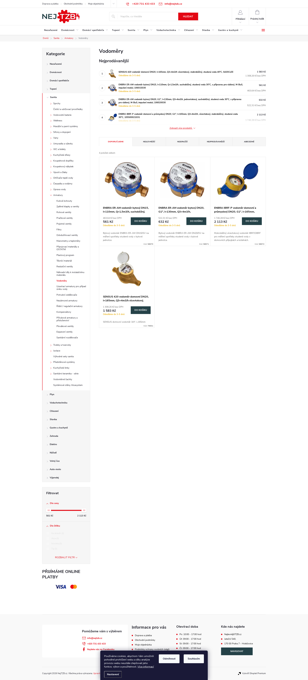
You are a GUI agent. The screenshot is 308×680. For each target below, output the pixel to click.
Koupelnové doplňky (63, 160)
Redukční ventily (64, 266)
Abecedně (249, 141)
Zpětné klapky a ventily (67, 206)
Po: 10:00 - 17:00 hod (190, 634)
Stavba (53, 419)
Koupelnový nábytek (63, 166)
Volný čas (55, 461)
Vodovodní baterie (62, 115)
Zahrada (54, 436)
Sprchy (56, 103)
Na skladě (57, 533)
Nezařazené (56, 63)
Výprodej (54, 477)
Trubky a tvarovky (62, 344)
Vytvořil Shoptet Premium (254, 673)
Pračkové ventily (64, 218)
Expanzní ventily (64, 331)
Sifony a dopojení (62, 132)
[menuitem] (50, 30)
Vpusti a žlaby (60, 172)
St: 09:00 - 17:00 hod (190, 643)
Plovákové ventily (65, 326)
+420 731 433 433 (96, 643)
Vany (55, 137)
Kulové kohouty (64, 200)
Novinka (56, 543)
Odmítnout (169, 658)
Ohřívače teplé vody (63, 177)
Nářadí (53, 452)
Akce (54, 538)
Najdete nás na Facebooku (100, 649)
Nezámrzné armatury (66, 300)
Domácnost (56, 72)
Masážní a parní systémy (65, 126)
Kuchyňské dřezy (61, 155)
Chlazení (54, 411)
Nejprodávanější (216, 141)
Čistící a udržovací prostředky (68, 109)
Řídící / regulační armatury (69, 306)
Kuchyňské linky (61, 367)
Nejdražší (182, 141)
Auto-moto (55, 469)
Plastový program (65, 255)
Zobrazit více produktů (181, 128)
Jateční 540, (230, 639)
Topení (53, 88)
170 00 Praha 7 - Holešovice (238, 643)
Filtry (58, 229)
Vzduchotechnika (58, 402)
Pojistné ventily (64, 223)
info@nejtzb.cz (94, 638)
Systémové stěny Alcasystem (68, 385)
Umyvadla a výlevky (63, 143)
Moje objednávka (96, 3)
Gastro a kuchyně (59, 427)
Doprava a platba (50, 3)
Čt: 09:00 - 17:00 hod (190, 648)
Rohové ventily (63, 212)
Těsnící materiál (64, 260)
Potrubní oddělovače (66, 294)
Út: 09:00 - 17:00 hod (190, 639)
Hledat (188, 16)
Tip (54, 548)
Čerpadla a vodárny (62, 183)
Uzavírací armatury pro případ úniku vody (71, 288)
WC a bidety (59, 149)
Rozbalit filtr (65, 557)
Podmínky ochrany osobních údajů (152, 649)
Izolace (56, 350)
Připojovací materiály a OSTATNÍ (67, 248)
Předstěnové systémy (64, 362)
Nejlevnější (149, 141)
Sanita (53, 97)
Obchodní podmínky (73, 3)
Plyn (52, 394)
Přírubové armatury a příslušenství (66, 319)
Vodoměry (61, 280)
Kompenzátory (63, 312)
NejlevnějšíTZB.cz (232, 634)
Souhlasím (194, 658)
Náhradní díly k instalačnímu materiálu (70, 274)
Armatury (58, 195)
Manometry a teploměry (68, 240)
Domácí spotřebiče (59, 80)
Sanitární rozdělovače (67, 337)
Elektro (53, 444)
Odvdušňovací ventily (67, 235)
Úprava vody (59, 189)
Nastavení (113, 674)
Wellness (57, 120)
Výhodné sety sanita (63, 356)
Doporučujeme (116, 141)
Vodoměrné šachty (62, 379)
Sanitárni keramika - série (65, 373)
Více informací (145, 666)
